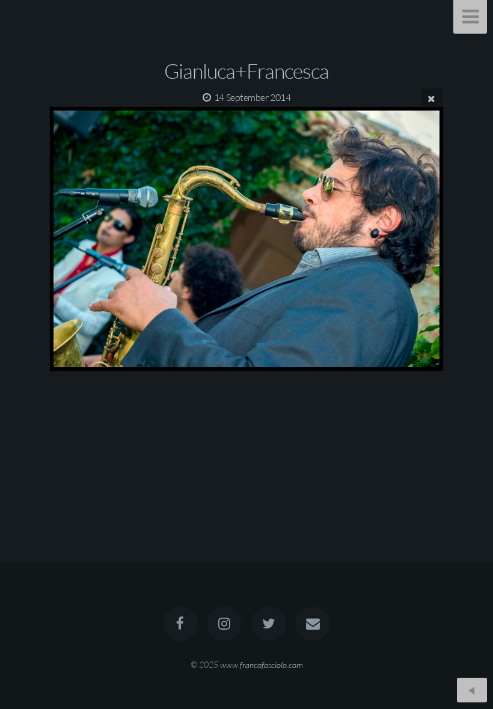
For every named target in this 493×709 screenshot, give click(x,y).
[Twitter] (268, 623)
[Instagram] (224, 623)
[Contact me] (312, 623)
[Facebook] (180, 623)
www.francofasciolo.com (261, 664)
